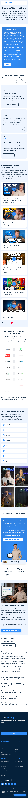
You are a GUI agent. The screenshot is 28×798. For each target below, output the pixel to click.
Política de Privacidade (6, 773)
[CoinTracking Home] (7, 3)
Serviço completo (19, 766)
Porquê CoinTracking (6, 763)
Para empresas (18, 763)
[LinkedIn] (9, 784)
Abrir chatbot (8, 155)
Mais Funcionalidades (6, 754)
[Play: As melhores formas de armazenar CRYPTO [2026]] (14, 306)
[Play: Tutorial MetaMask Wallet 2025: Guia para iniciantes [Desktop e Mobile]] (14, 259)
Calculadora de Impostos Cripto (7, 751)
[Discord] (15, 784)
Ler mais (7, 64)
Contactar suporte (8, 645)
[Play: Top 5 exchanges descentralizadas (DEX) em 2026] (14, 284)
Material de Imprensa (19, 754)
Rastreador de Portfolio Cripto (6, 747)
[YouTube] (12, 784)
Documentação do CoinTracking (14, 129)
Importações (4, 744)
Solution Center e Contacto (11, 630)
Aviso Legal (3, 775)
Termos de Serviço (5, 770)
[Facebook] (2, 784)
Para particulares (18, 761)
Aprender (17, 749)
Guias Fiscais (17, 747)
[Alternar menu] (24, 2)
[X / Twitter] (5, 784)
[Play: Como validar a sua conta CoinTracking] (14, 236)
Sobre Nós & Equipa (5, 761)
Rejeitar (8, 795)
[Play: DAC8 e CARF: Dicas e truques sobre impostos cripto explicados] (14, 214)
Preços (16, 744)
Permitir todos (20, 795)
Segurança (3, 766)
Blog (16, 751)
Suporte (3, 768)
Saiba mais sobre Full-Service (13, 539)
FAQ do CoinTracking (10, 104)
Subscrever (14, 733)
